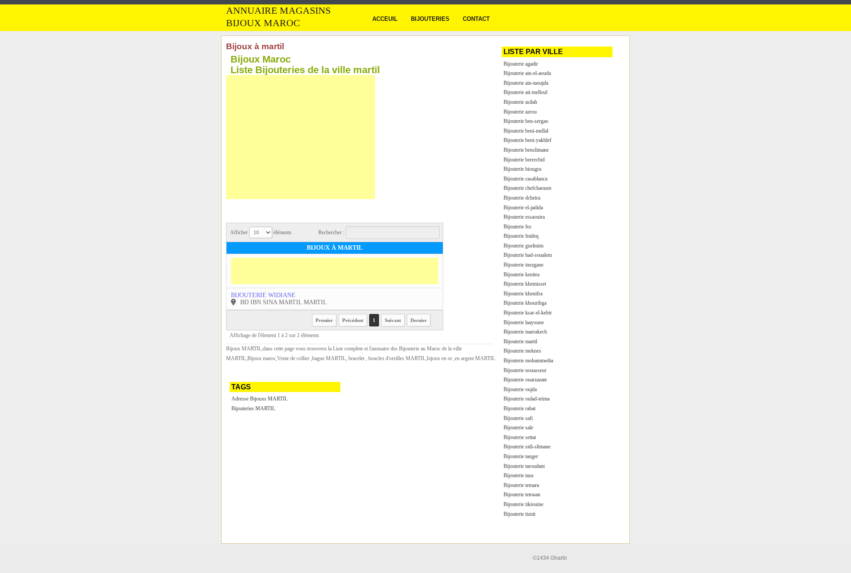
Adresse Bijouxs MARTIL (259, 399)
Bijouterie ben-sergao (526, 121)
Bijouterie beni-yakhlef (527, 140)
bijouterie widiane (263, 295)
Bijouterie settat (520, 437)
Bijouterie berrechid (524, 160)
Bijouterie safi (518, 418)
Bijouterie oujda (520, 389)
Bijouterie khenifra (523, 293)
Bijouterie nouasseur (525, 370)
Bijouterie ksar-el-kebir (528, 313)
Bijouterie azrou (520, 112)
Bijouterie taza (518, 475)
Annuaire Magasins (278, 11)
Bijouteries (430, 19)
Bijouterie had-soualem (528, 255)
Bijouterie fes (517, 227)
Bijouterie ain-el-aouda (527, 73)
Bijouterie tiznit (519, 514)
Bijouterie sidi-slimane (527, 446)
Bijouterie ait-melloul (525, 92)
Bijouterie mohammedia (528, 360)
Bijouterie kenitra (521, 274)
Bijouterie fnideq (521, 236)
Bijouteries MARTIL (253, 408)
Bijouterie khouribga (525, 303)
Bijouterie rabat (519, 408)
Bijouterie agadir (521, 64)
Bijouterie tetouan (522, 494)
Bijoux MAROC (263, 23)
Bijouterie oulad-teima (527, 399)
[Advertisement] (300, 137)
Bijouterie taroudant (524, 466)
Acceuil (385, 19)
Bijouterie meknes (522, 351)
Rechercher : (332, 232)
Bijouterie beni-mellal (526, 131)
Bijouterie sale (518, 427)
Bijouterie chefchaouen (527, 188)
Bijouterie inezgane (523, 265)
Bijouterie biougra (522, 169)
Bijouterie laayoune (524, 322)
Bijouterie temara (521, 485)
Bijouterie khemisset (525, 284)
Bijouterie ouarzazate (525, 380)
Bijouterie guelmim (523, 246)
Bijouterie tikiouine (523, 504)
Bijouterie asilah (520, 102)
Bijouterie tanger (521, 456)
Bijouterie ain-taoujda (526, 83)
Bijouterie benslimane (526, 150)
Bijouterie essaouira (524, 217)
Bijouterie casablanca (525, 179)
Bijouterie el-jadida (523, 207)
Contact (476, 19)
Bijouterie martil (520, 341)
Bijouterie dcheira (522, 198)
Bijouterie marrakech (525, 332)
